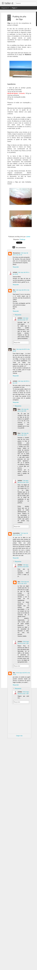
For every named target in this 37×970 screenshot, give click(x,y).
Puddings (22, 239)
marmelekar (16, 533)
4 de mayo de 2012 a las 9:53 (23, 410)
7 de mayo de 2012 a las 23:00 (20, 534)
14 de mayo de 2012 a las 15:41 (23, 582)
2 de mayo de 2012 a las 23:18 (20, 254)
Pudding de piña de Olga (19, 18)
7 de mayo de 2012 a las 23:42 (23, 565)
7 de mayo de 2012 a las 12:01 (23, 434)
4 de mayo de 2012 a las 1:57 (23, 319)
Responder (16, 267)
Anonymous (16, 253)
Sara (14, 349)
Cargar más (19, 735)
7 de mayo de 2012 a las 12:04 (23, 481)
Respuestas (18, 315)
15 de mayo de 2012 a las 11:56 (23, 642)
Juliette (28, 236)
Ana (14, 290)
